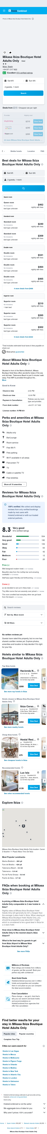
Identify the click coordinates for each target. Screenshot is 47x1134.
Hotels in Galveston (11, 1081)
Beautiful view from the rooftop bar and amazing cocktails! (20, 573)
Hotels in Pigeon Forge (12, 1061)
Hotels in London (10, 1078)
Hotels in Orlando (10, 1064)
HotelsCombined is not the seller (17, 1104)
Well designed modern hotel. (17, 568)
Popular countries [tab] (26, 1034)
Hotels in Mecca (9, 1054)
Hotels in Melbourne (11, 1058)
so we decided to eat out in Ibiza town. (20, 588)
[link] (15, 691)
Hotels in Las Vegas (11, 1051)
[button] (4, 10)
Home (2, 1123)
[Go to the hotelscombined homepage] (17, 10)
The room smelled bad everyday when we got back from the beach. (21, 595)
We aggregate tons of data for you (18, 1108)
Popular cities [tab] (9, 1034)
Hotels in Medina (10, 1068)
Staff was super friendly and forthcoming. (22, 578)
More (4, 380)
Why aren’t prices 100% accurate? (18, 1112)
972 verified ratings (24, 72)
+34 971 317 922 (10, 69)
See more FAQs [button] (23, 951)
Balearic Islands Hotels (31, 1123)
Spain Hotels (11, 1123)
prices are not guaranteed (18, 1097)
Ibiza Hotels (30, 1128)
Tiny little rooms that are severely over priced (23, 591)
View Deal (34, 685)
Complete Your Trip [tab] (11, 1039)
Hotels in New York (10, 1071)
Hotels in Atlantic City (12, 1074)
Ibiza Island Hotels (13, 1128)
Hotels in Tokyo (9, 1084)
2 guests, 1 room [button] (12, 86)
